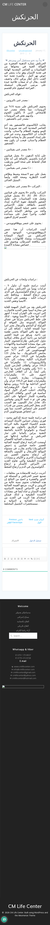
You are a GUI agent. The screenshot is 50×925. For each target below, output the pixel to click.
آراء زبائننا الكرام (23, 630)
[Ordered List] (18, 558)
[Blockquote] (25, 558)
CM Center (14, 4)
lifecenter (11, 50)
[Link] (31, 558)
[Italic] (8, 558)
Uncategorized (25, 50)
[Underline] (11, 558)
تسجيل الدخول (35, 540)
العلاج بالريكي (23, 626)
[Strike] (15, 558)
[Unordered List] (21, 558)
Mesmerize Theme (26, 915)
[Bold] (5, 558)
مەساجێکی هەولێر (23, 612)
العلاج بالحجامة (23, 621)
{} (35, 559)
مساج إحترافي (23, 617)
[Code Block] (28, 558)
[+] (38, 559)
